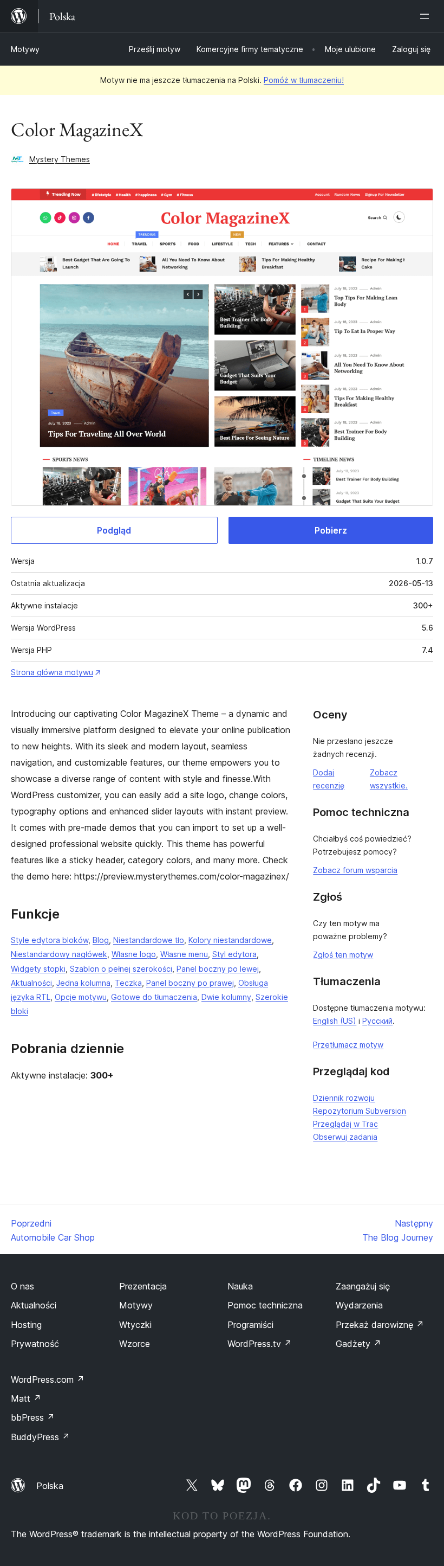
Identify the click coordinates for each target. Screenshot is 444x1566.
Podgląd (114, 530)
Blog (101, 940)
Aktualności (31, 982)
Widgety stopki (38, 968)
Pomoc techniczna (265, 1305)
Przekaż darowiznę (380, 1324)
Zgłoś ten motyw (343, 954)
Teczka (128, 982)
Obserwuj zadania (345, 1136)
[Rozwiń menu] (426, 16)
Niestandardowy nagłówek (59, 954)
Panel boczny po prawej (190, 982)
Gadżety (358, 1343)
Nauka (240, 1286)
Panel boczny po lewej (218, 968)
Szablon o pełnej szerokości (121, 968)
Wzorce (134, 1343)
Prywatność (35, 1343)
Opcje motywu (81, 997)
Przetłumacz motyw (348, 1044)
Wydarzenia (359, 1305)
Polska (49, 1485)
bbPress (33, 1417)
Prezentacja (143, 1286)
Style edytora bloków (49, 940)
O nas (22, 1286)
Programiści (250, 1324)
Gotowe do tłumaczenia (154, 997)
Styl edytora (234, 954)
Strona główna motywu (52, 672)
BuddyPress (40, 1437)
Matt (26, 1398)
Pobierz (331, 530)
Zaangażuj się (363, 1286)
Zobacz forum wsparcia (355, 870)
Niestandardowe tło (148, 940)
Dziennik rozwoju (344, 1097)
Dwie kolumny (226, 997)
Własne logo (134, 954)
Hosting (26, 1324)
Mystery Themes (59, 159)
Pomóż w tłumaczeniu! (304, 80)
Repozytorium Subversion (359, 1110)
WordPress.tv (259, 1343)
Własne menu (184, 954)
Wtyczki (135, 1324)
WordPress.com (47, 1379)
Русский (377, 1020)
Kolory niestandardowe (230, 940)
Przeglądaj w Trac (345, 1123)
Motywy (25, 49)
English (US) (334, 1020)
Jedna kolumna (83, 982)
